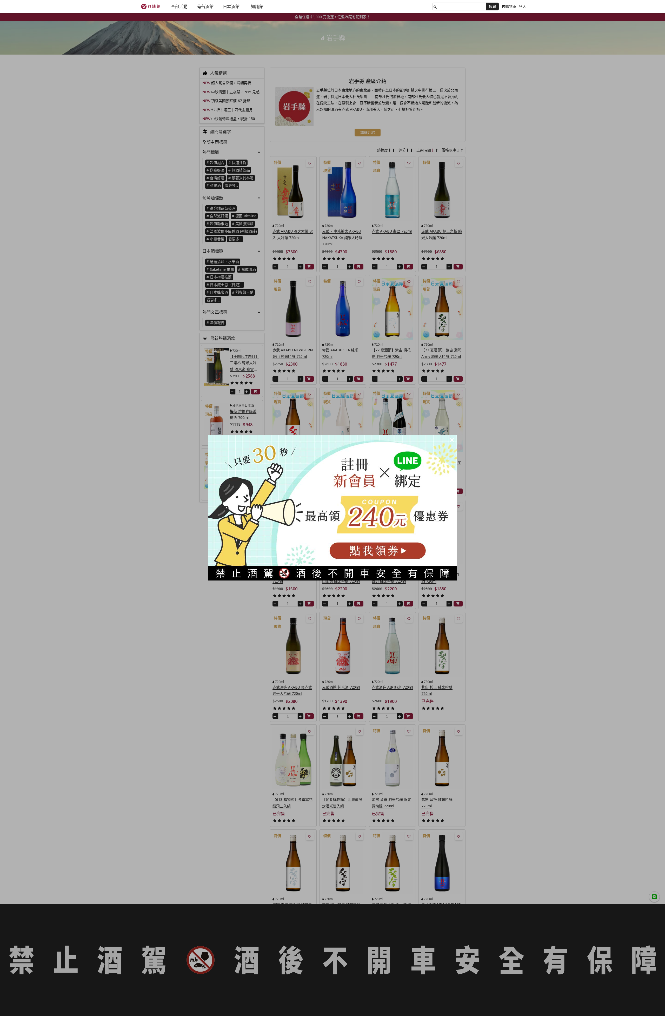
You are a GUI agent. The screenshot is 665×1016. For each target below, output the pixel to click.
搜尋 (492, 6)
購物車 (510, 6)
